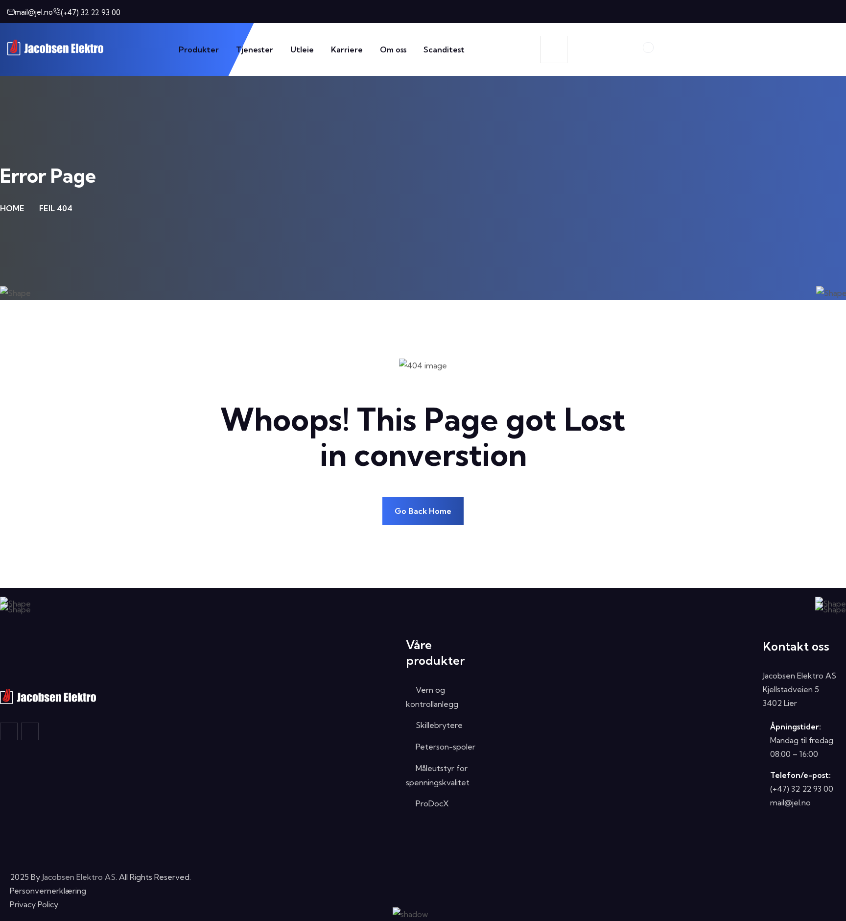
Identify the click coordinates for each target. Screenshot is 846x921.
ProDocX (432, 803)
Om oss (393, 49)
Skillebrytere (439, 725)
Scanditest (444, 49)
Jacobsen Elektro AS (79, 877)
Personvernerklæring (48, 891)
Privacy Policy (34, 904)
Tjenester (254, 49)
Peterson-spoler (445, 746)
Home (12, 208)
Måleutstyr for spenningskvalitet (438, 775)
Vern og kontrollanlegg (432, 697)
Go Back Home (423, 511)
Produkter (199, 49)
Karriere (347, 49)
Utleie (302, 49)
